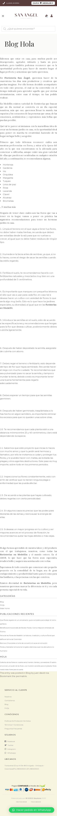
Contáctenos (10, 700)
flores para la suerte (16, 669)
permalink (21, 676)
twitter (10, 745)
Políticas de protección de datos (18, 721)
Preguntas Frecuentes (13, 729)
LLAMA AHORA (12, 3)
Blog (2, 602)
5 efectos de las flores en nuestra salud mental (16, 662)
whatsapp (11, 753)
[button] (31, 810)
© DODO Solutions (33, 798)
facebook (11, 741)
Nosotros (8, 697)
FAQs (2, 605)
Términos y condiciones (14, 725)
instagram (11, 749)
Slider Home (5, 608)
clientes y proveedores (41, 662)
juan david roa (41, 673)
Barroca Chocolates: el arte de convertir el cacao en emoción (23, 643)
